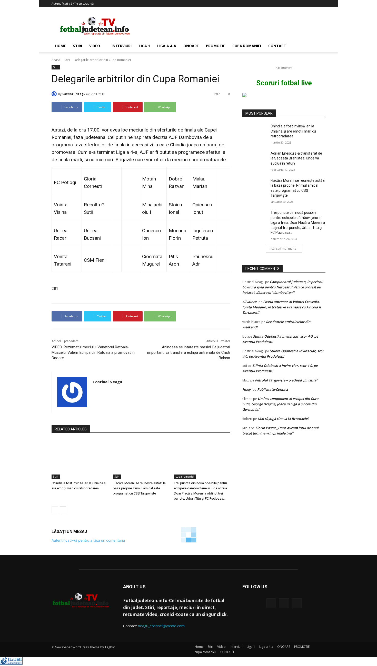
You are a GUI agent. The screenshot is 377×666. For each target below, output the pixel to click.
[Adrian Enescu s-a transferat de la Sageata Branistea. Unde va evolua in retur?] (254, 159)
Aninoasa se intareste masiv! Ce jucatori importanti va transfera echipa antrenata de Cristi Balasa (188, 352)
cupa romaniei (246, 45)
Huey (246, 389)
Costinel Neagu (73, 94)
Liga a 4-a (166, 45)
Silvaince (249, 301)
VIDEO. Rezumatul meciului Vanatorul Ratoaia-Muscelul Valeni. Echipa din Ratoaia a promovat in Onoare (93, 352)
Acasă (56, 60)
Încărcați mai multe (282, 248)
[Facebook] (271, 603)
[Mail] (284, 603)
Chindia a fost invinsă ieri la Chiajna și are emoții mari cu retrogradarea (293, 131)
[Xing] (94, 391)
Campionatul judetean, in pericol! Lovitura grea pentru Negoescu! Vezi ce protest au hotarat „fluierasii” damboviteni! (282, 287)
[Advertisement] (232, 25)
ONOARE (191, 45)
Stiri (77, 45)
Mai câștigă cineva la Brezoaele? (283, 418)
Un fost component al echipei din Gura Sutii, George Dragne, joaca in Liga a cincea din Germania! (280, 404)
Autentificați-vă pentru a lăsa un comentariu (88, 540)
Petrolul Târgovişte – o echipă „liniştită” (286, 380)
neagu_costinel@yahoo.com (161, 625)
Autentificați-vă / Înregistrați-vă (73, 3)
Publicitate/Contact (272, 389)
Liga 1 (144, 45)
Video (94, 45)
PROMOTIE (215, 45)
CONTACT (277, 45)
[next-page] (63, 509)
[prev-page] (55, 509)
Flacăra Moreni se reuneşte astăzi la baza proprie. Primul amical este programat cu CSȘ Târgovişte (139, 488)
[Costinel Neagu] (55, 93)
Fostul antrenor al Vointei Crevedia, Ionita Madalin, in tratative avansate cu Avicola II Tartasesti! (281, 307)
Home (60, 45)
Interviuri (122, 45)
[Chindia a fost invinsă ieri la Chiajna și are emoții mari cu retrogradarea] (80, 459)
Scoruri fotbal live (284, 83)
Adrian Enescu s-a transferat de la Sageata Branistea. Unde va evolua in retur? (296, 158)
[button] (319, 46)
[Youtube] (297, 603)
